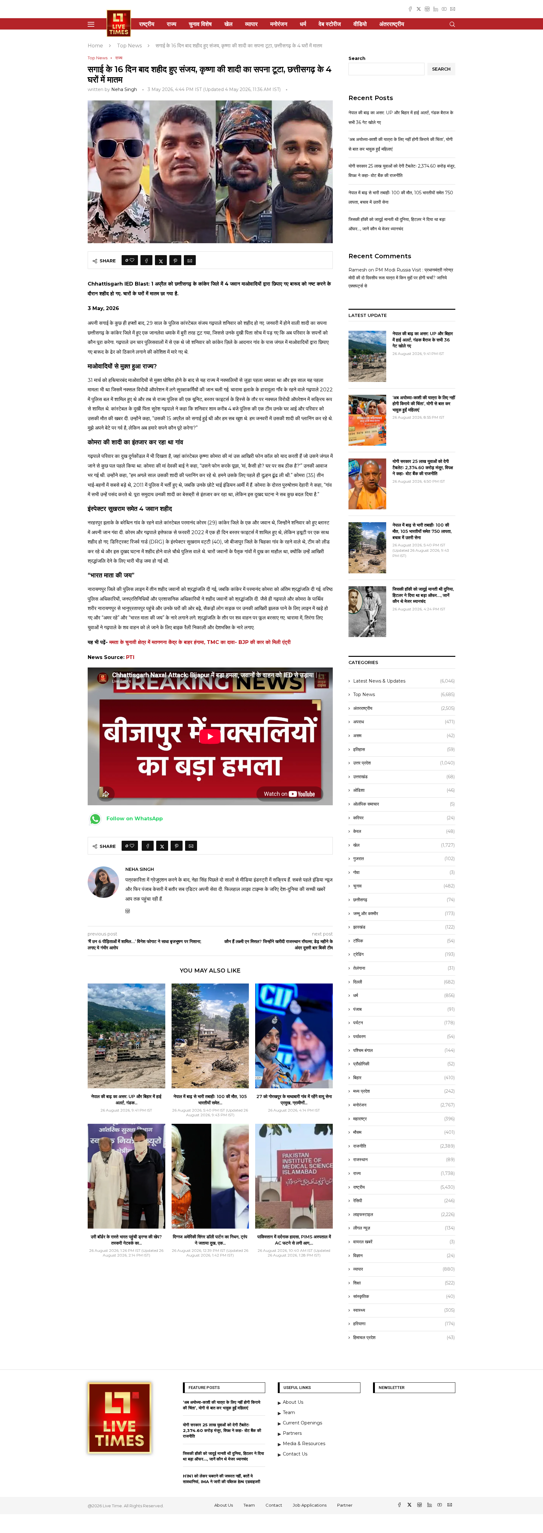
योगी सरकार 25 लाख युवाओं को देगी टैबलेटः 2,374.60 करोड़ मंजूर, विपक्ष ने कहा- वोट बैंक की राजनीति (422, 467)
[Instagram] (427, 9)
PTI (130, 657)
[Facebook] (410, 9)
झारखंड (404, 927)
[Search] (452, 24)
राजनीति (404, 1146)
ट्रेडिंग (404, 954)
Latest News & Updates (404, 681)
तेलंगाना (404, 968)
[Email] (452, 9)
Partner (345, 1505)
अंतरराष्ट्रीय (391, 24)
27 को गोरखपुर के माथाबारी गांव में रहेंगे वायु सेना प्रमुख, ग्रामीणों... (294, 1100)
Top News (129, 46)
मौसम (404, 1132)
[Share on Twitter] (161, 260)
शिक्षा (404, 1283)
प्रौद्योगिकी (404, 1064)
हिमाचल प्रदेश (404, 1337)
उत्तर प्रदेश (404, 763)
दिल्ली (404, 982)
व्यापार (251, 24)
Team (249, 1505)
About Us (223, 1505)
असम (404, 735)
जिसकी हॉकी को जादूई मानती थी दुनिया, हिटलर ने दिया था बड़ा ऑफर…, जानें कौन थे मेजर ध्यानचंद (423, 595)
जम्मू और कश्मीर (404, 913)
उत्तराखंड (404, 777)
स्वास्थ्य (404, 1310)
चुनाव (404, 886)
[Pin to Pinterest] (175, 260)
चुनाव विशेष (200, 24)
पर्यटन (404, 1023)
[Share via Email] (190, 260)
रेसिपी (404, 1200)
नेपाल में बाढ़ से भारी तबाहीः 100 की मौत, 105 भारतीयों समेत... (210, 1100)
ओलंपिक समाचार (404, 804)
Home (95, 46)
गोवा (404, 872)
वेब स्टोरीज (330, 24)
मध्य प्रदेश (404, 1091)
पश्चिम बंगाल (404, 1050)
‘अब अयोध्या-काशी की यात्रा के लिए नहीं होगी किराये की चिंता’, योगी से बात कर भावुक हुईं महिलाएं (423, 404)
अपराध (404, 722)
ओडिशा (404, 790)
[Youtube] (444, 9)
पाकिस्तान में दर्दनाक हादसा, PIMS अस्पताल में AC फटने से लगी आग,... (294, 1240)
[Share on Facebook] (146, 260)
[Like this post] (132, 260)
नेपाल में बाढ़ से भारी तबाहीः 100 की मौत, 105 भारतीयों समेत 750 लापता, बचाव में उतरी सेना (422, 531)
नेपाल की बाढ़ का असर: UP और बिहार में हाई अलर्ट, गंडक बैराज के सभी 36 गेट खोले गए (422, 340)
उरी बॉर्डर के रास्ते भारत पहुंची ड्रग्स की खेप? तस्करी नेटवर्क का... (126, 1240)
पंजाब (404, 1009)
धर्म (303, 24)
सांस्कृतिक (404, 1296)
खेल (228, 24)
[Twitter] (418, 9)
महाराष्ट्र (404, 1119)
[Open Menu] (91, 24)
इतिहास (404, 749)
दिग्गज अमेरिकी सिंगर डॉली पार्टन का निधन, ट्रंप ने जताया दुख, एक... (210, 1240)
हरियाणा (404, 1324)
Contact (274, 1505)
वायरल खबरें (404, 1242)
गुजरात (404, 858)
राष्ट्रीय (146, 24)
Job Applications (309, 1505)
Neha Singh (124, 89)
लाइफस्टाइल (404, 1214)
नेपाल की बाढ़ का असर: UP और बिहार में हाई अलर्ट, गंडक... (126, 1100)
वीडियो (360, 24)
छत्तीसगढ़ (404, 900)
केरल (404, 831)
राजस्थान (404, 1159)
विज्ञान (404, 1255)
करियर (404, 818)
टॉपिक (404, 941)
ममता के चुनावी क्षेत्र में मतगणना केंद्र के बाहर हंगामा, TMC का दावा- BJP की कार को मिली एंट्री (200, 642)
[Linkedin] (435, 9)
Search (356, 58)
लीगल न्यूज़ (404, 1228)
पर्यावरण (404, 1036)
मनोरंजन (278, 24)
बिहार (404, 1077)
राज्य (171, 24)
